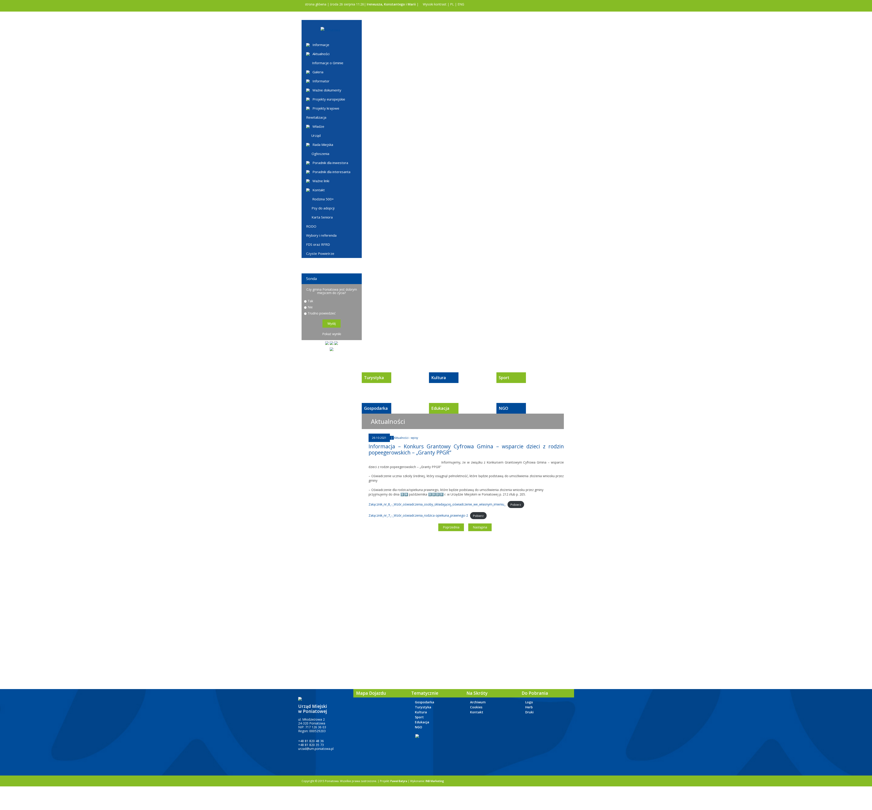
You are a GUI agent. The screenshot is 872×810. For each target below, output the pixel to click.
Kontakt (318, 190)
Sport (504, 377)
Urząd (316, 135)
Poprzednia (451, 527)
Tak (310, 301)
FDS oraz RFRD (318, 244)
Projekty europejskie (328, 99)
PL (452, 4)
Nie (310, 307)
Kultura (438, 377)
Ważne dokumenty (326, 90)
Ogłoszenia (320, 153)
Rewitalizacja (316, 117)
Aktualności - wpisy (406, 438)
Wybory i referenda (321, 235)
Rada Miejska (322, 144)
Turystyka (374, 377)
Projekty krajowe (325, 108)
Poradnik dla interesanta (331, 171)
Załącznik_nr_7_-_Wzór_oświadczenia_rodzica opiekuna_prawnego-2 (418, 515)
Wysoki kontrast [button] (434, 4)
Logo (529, 702)
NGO (503, 408)
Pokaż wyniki (331, 334)
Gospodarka (376, 408)
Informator (320, 81)
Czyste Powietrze (320, 253)
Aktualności (320, 54)
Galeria (317, 72)
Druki (529, 712)
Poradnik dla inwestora (330, 162)
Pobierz (515, 504)
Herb (529, 707)
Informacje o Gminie (327, 63)
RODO (311, 226)
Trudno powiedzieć (322, 313)
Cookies (476, 707)
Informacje (320, 44)
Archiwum (478, 702)
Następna (480, 527)
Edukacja (440, 408)
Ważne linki (320, 181)
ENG (461, 4)
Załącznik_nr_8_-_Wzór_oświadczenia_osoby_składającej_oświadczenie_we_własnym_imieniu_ (437, 504)
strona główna (315, 4)
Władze (318, 126)
